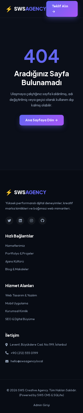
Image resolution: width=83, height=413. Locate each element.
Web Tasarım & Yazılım (21, 295)
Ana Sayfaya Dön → (41, 120)
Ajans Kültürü (14, 261)
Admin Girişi (41, 405)
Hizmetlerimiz (15, 246)
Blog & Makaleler (17, 269)
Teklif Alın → (60, 9)
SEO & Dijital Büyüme (20, 319)
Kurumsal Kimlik (16, 311)
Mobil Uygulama (16, 303)
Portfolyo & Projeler (19, 253)
